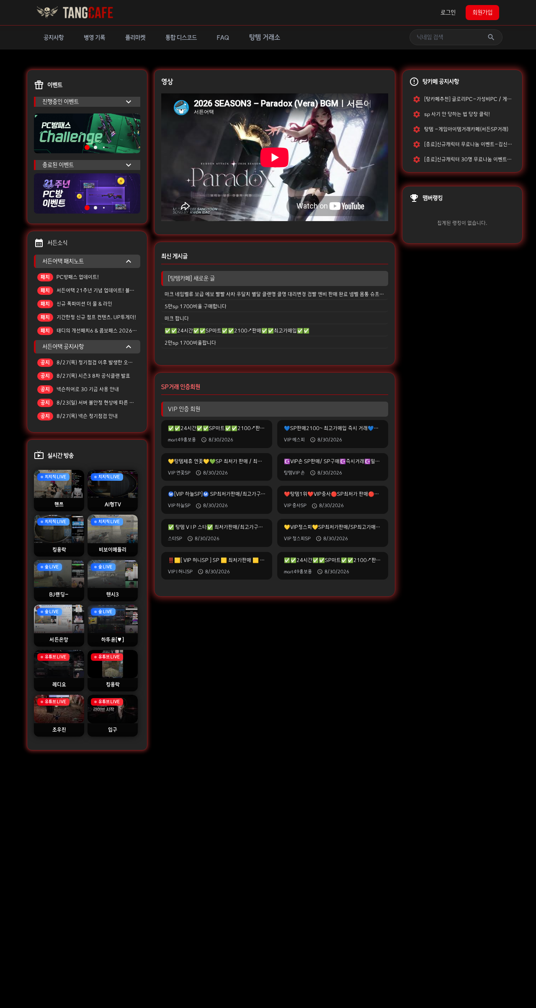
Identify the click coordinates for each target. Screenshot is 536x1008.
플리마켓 (135, 37)
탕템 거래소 (264, 37)
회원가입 (482, 12)
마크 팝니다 (177, 318)
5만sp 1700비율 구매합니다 (196, 306)
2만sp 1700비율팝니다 (190, 343)
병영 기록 (94, 37)
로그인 (448, 12)
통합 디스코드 (181, 37)
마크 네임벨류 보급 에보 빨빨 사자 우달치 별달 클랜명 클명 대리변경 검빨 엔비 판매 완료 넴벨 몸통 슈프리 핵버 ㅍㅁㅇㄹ (276, 294)
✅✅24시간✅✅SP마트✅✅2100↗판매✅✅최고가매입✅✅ (237, 330)
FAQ (223, 37)
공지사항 (54, 37)
